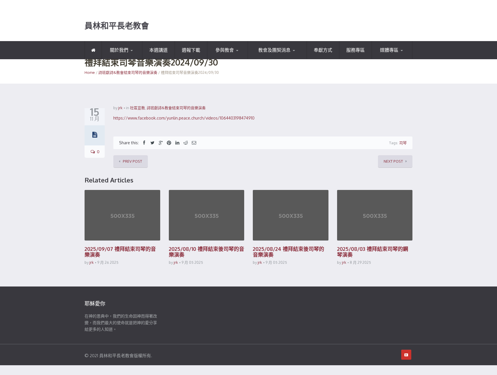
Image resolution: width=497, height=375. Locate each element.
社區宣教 (137, 107)
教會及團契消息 (274, 50)
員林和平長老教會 (117, 26)
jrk (120, 107)
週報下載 (191, 50)
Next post (393, 161)
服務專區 (355, 50)
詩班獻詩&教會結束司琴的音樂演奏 (127, 72)
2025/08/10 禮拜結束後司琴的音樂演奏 (206, 252)
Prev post (132, 161)
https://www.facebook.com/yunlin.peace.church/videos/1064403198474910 (184, 118)
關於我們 (119, 50)
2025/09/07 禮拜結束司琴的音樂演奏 (120, 252)
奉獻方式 (323, 50)
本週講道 (158, 50)
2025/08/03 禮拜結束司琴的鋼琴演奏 (372, 252)
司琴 (403, 143)
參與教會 (224, 50)
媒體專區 (389, 50)
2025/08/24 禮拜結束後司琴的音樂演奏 (288, 252)
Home (90, 72)
